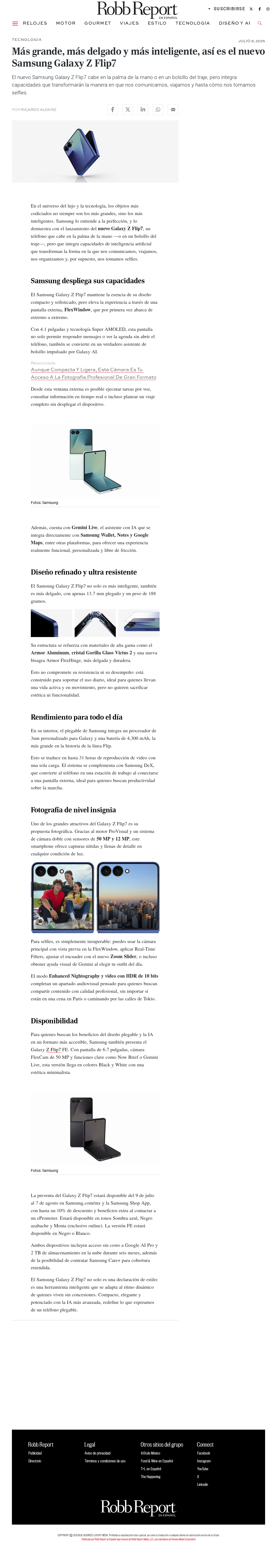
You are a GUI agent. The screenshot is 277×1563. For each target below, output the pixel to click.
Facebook (203, 1453)
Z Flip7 (53, 1049)
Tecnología (193, 23)
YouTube (202, 1468)
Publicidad (35, 1453)
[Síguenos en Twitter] (251, 8)
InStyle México (150, 1453)
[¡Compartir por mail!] (173, 109)
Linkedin (202, 1484)
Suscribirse (229, 8)
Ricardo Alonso (38, 109)
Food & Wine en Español (157, 1460)
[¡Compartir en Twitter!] (127, 109)
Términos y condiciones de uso (105, 1460)
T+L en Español (151, 1468)
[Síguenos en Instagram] (267, 8)
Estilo (157, 23)
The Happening (150, 1476)
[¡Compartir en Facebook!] (112, 109)
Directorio (34, 1460)
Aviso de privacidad (97, 1453)
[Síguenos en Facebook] (260, 8)
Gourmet (97, 23)
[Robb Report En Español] (137, 9)
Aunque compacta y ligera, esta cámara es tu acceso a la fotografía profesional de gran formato (93, 373)
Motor (66, 23)
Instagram (204, 1460)
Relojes (35, 23)
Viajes (129, 23)
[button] (15, 23)
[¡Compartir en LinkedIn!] (142, 109)
